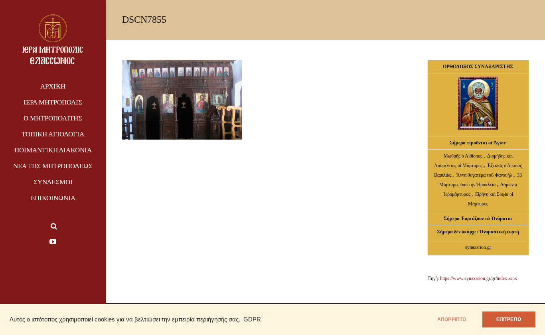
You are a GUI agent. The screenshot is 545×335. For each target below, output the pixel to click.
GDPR (252, 319)
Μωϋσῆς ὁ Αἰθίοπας (463, 156)
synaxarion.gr (478, 247)
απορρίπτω (452, 319)
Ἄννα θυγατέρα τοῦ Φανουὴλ (484, 175)
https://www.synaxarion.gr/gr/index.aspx (478, 278)
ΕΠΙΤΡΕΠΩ (508, 319)
